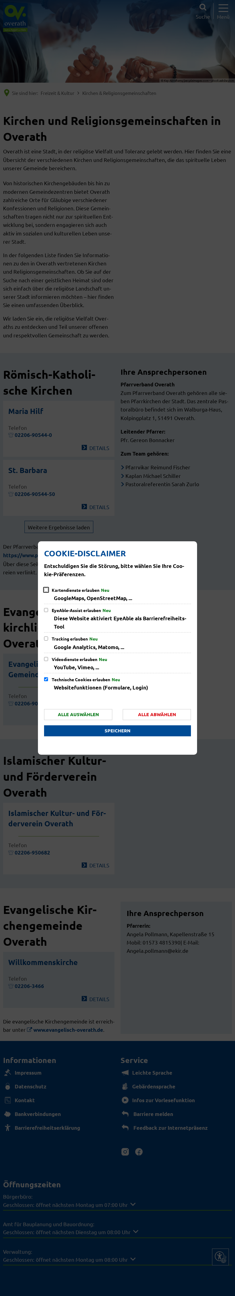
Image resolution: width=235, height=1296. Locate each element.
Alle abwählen (157, 714)
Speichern (117, 730)
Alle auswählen (78, 714)
